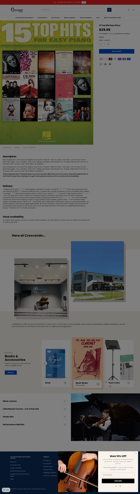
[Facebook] (116, 486)
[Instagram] (120, 486)
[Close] (136, 453)
